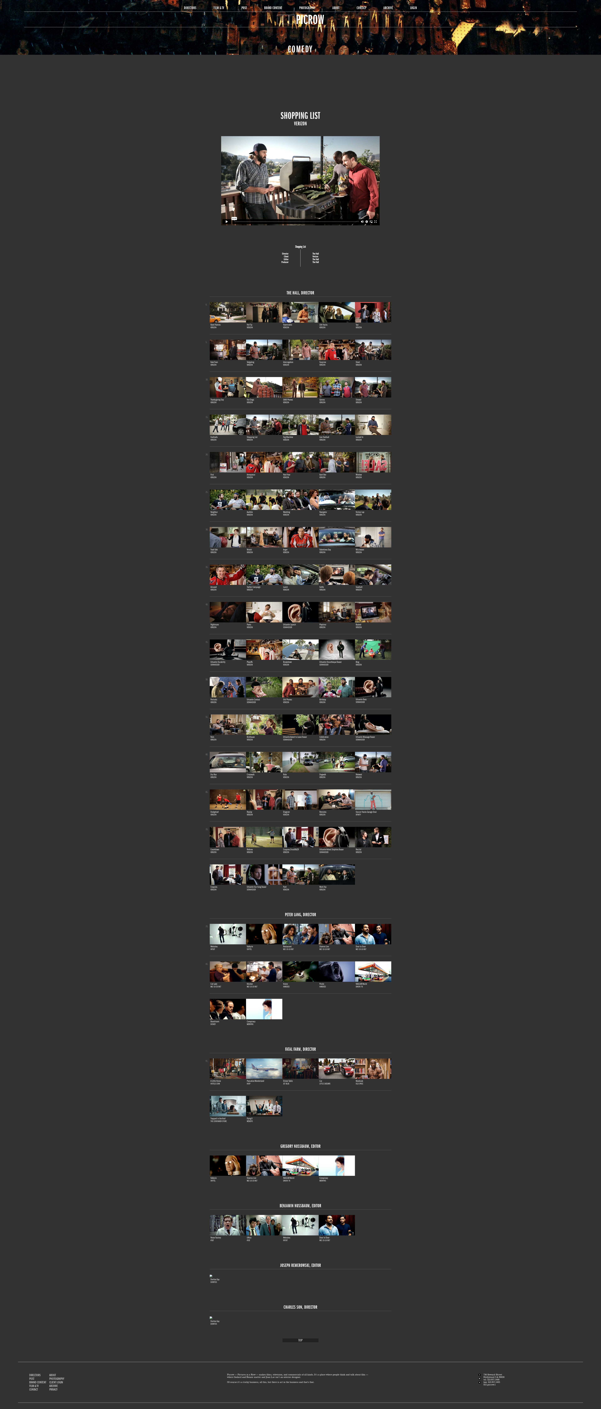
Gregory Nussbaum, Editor (300, 1146)
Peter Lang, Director (300, 914)
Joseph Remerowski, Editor (300, 1265)
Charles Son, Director (300, 1307)
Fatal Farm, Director (300, 1049)
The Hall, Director (300, 293)
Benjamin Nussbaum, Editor (300, 1206)
